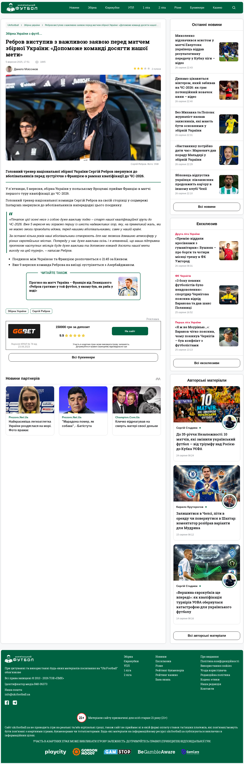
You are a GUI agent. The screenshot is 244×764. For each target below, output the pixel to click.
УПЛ (131, 7)
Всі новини (206, 207)
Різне (177, 7)
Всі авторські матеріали (207, 635)
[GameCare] (190, 752)
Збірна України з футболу (25, 33)
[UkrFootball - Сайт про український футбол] (20, 7)
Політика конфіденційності (220, 661)
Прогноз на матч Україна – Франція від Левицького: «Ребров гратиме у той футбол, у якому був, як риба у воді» (71, 286)
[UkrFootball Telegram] (15, 703)
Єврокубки (112, 7)
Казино (217, 7)
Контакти (207, 688)
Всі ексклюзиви (206, 363)
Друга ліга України (187, 233)
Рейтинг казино (167, 675)
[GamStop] (117, 752)
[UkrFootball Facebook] (7, 703)
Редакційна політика (215, 675)
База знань (163, 679)
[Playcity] (55, 752)
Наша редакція (211, 684)
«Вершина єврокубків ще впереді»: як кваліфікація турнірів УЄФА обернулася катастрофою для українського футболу (203, 602)
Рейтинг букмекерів (170, 670)
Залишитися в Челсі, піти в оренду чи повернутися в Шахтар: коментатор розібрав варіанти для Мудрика (206, 520)
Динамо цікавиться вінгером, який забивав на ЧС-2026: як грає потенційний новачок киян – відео (195, 87)
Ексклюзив (163, 661)
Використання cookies (216, 666)
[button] (234, 7)
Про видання (210, 656)
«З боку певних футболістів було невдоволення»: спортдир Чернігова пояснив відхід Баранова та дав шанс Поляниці (193, 294)
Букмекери (197, 7)
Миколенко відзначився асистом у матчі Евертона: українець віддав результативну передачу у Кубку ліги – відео (195, 49)
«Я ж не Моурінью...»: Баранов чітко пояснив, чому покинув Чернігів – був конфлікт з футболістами (195, 336)
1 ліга (146, 7)
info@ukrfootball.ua (17, 694)
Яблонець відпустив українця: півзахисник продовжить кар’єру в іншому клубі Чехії (194, 182)
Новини (74, 7)
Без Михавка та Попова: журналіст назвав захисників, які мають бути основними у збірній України (195, 121)
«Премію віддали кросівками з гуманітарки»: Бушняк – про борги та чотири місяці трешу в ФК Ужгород (195, 249)
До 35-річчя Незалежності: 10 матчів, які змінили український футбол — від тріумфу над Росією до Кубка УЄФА (205, 441)
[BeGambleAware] (156, 752)
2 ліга (162, 7)
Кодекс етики (210, 679)
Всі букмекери (83, 357)
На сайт (130, 331)
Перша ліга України (188, 322)
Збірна (92, 7)
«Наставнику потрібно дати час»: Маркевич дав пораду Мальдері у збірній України (195, 153)
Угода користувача (213, 670)
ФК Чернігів (183, 275)
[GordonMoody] (85, 752)
